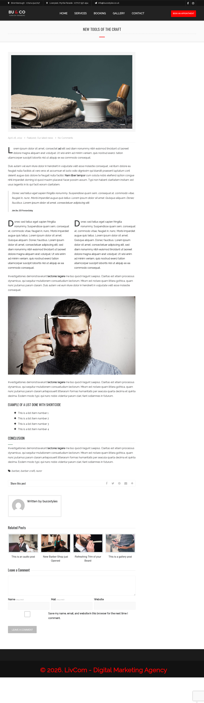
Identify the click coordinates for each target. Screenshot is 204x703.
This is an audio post (23, 556)
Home (63, 13)
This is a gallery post (120, 556)
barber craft (28, 470)
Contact (138, 13)
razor (39, 470)
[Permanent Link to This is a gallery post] (120, 552)
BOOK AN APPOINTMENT (183, 13)
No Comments (65, 138)
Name (16, 599)
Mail (57, 599)
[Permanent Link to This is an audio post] (23, 552)
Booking (100, 13)
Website (99, 599)
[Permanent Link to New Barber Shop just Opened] (55, 552)
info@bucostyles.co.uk (108, 3)
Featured (31, 138)
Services (80, 13)
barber (15, 470)
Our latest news (45, 138)
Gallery (119, 13)
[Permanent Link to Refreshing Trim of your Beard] (88, 552)
